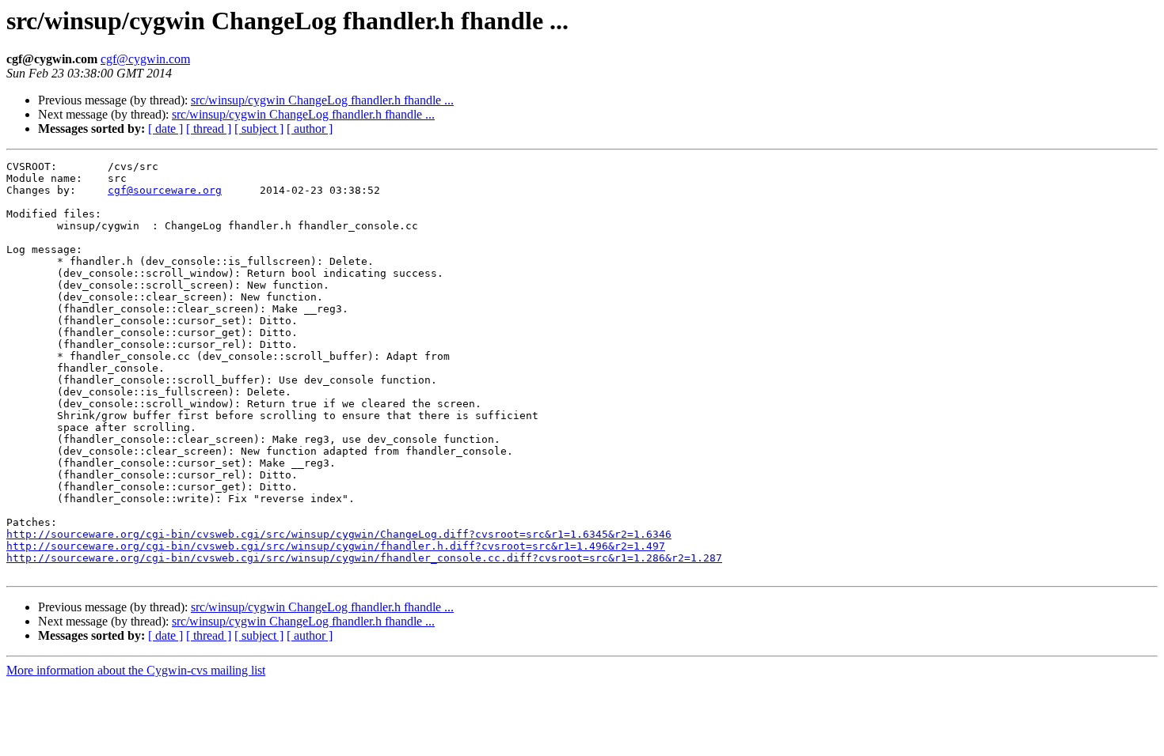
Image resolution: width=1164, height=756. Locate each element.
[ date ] (165, 128)
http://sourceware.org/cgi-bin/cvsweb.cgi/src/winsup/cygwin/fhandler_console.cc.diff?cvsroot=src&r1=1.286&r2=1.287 (364, 558)
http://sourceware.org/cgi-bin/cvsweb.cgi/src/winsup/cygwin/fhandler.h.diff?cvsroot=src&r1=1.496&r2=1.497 (335, 546)
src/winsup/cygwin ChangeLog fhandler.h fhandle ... (322, 100)
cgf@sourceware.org (165, 190)
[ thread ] (208, 128)
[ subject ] (258, 128)
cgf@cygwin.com (145, 59)
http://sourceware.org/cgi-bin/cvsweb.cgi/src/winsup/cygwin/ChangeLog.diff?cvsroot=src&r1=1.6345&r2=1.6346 (338, 534)
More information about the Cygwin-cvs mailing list (135, 670)
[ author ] (310, 128)
